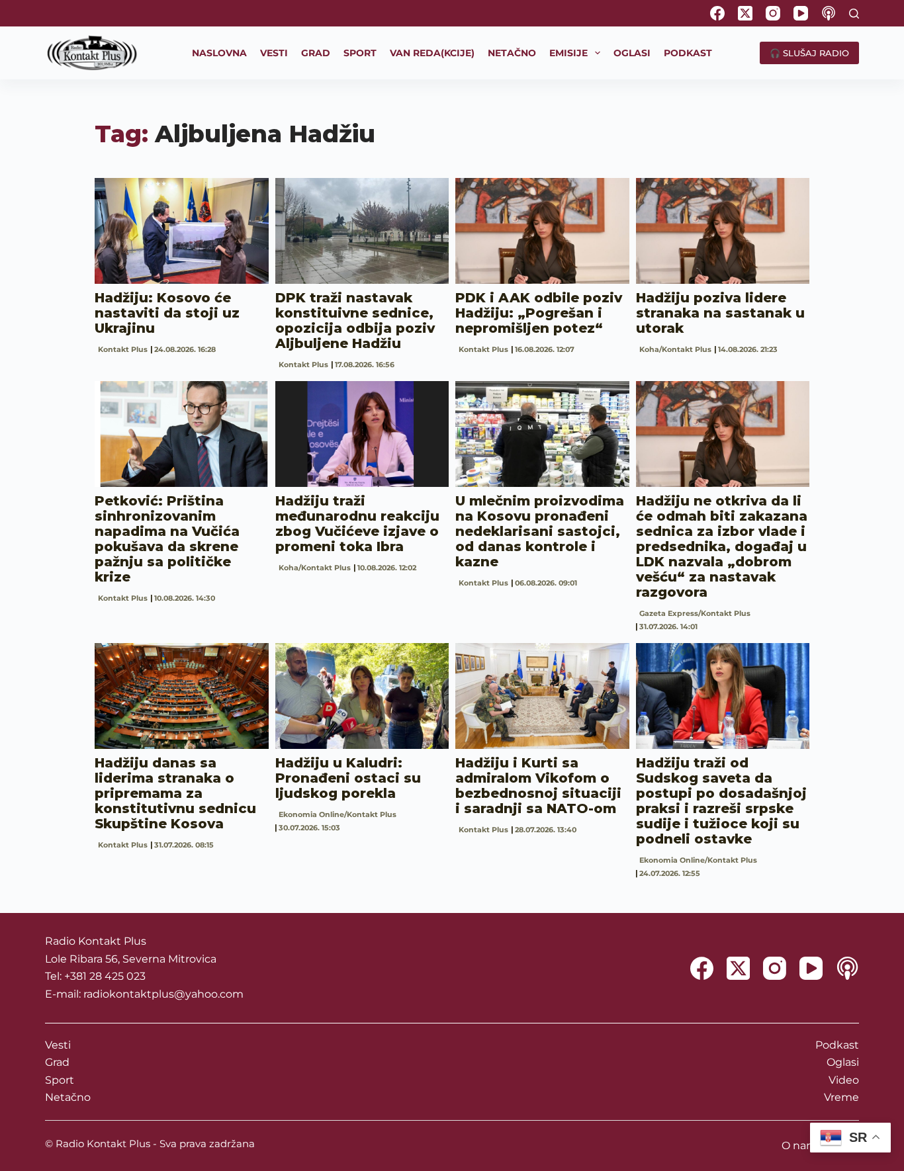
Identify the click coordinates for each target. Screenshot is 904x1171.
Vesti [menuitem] (274, 53)
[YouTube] (800, 13)
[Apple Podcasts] (828, 13)
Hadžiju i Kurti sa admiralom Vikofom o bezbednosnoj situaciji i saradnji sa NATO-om (538, 785)
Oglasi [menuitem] (632, 53)
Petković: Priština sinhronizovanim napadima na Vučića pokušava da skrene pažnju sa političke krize (167, 539)
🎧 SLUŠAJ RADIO (809, 53)
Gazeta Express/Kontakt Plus (694, 613)
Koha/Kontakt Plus (675, 349)
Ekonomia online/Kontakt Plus (337, 814)
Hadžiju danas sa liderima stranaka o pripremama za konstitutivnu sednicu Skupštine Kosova (175, 793)
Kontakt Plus (123, 349)
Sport (59, 1080)
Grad (57, 1062)
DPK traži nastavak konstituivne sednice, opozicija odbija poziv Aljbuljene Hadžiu (355, 320)
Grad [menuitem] (315, 53)
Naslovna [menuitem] (219, 53)
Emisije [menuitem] (568, 53)
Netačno (68, 1097)
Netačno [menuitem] (512, 53)
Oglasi (843, 1062)
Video (844, 1080)
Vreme (841, 1097)
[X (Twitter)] (745, 13)
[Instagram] (773, 13)
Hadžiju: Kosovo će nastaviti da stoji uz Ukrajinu (167, 313)
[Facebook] (717, 13)
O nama (802, 1145)
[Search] (854, 14)
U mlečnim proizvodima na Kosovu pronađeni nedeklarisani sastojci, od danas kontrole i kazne (539, 531)
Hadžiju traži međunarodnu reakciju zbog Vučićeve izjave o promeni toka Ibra (357, 523)
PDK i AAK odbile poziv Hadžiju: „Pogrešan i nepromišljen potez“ (538, 313)
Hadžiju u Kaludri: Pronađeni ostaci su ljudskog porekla (348, 778)
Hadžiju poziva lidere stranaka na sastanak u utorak (720, 313)
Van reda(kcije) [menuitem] (432, 53)
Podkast (837, 1045)
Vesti (58, 1045)
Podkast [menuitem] (688, 53)
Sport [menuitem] (360, 53)
